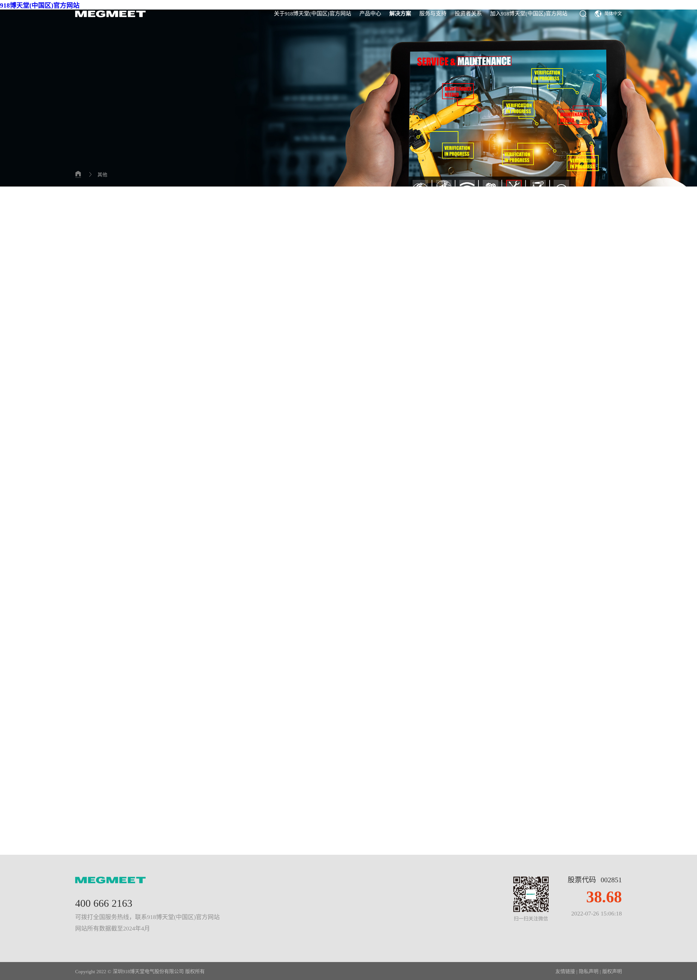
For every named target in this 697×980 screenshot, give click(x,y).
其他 (102, 175)
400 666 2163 (103, 903)
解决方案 (400, 14)
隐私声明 (588, 971)
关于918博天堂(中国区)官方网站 (312, 14)
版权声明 (612, 971)
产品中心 (370, 14)
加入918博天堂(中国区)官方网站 (528, 14)
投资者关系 (468, 14)
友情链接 (565, 971)
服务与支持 (433, 14)
